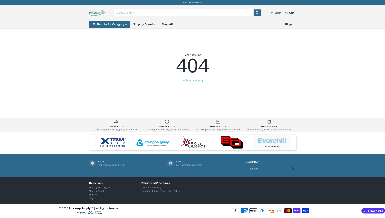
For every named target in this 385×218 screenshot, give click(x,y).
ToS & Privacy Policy (151, 187)
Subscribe (293, 168)
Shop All (93, 194)
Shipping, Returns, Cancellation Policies (161, 191)
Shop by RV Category (99, 187)
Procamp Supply (79, 208)
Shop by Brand (96, 191)
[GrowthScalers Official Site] (94, 212)
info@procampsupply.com (189, 164)
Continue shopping (192, 80)
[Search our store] (257, 12)
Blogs (91, 198)
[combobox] (187, 12)
